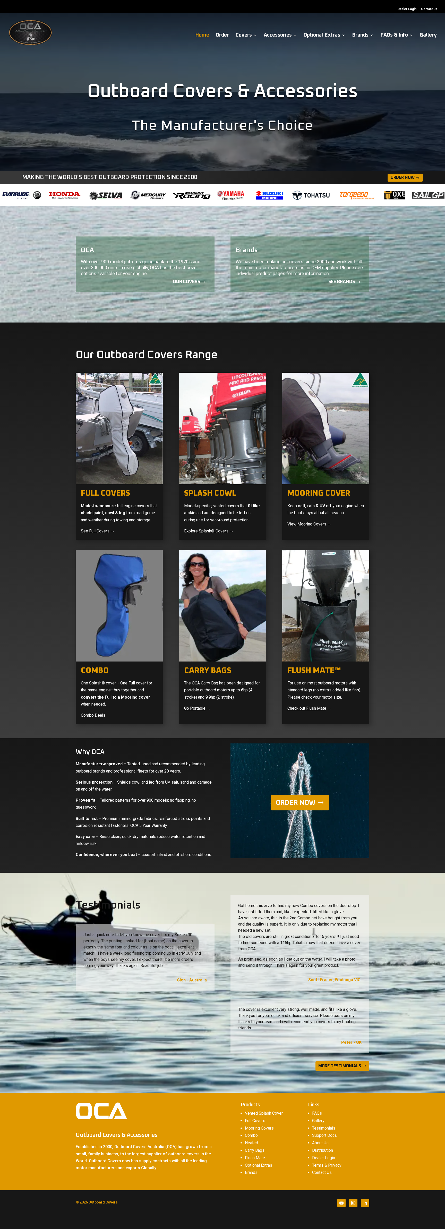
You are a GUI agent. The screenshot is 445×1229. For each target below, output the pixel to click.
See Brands (341, 281)
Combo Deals (93, 715)
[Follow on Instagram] (353, 1203)
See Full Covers (95, 531)
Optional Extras (322, 35)
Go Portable (195, 708)
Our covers (186, 281)
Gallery (428, 35)
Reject (322, 1221)
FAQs (317, 1113)
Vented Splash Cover (264, 1113)
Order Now (403, 177)
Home (202, 35)
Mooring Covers (259, 1128)
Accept (294, 1221)
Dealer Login (407, 9)
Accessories (278, 35)
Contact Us (429, 9)
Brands (360, 35)
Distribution (322, 1150)
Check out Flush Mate (306, 708)
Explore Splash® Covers (206, 531)
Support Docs (324, 1135)
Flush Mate (255, 1157)
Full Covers (255, 1120)
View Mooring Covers (306, 524)
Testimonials (323, 1128)
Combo (251, 1135)
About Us (320, 1142)
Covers (244, 35)
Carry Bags (254, 1150)
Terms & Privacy (326, 1165)
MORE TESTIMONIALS (339, 1066)
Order (222, 35)
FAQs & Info (394, 35)
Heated (251, 1142)
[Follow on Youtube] (341, 1203)
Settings (352, 1221)
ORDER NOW (295, 802)
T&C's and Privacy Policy (243, 1219)
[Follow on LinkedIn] (365, 1203)
